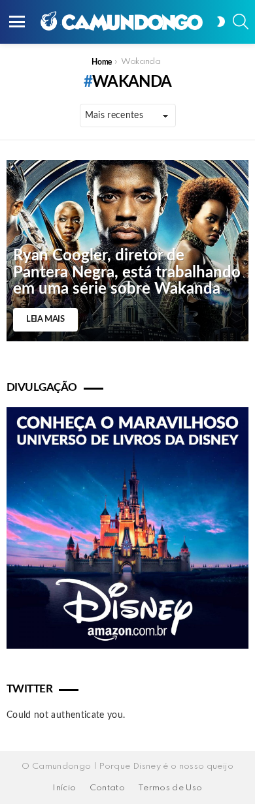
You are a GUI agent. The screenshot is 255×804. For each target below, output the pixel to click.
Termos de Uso (170, 788)
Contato (107, 788)
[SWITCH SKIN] (221, 21)
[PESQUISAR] (240, 21)
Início (64, 788)
